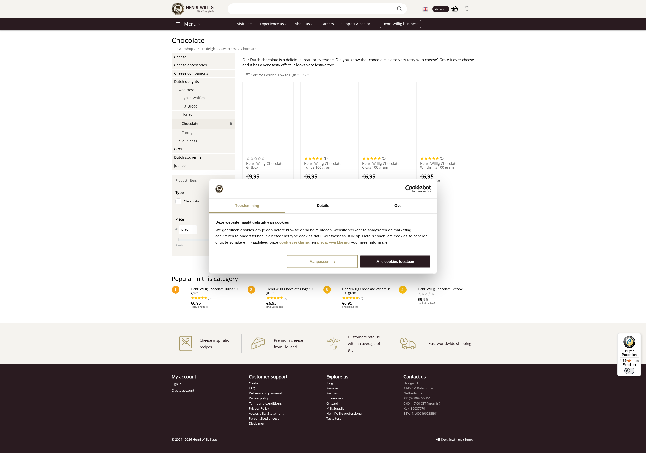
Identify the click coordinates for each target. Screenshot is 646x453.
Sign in (176, 384)
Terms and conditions (265, 403)
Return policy (259, 398)
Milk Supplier (336, 408)
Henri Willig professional (344, 413)
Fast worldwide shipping (450, 343)
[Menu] (638, 336)
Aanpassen (319, 261)
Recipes (332, 393)
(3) (325, 158)
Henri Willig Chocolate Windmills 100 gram (438, 166)
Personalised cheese (264, 418)
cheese (297, 340)
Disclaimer (256, 423)
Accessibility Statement (266, 413)
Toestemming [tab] (247, 205)
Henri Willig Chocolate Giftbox (264, 166)
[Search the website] (400, 8)
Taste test (333, 418)
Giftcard (332, 403)
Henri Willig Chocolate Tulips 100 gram (322, 166)
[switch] (629, 371)
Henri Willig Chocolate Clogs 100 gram (380, 166)
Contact (255, 383)
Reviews (332, 388)
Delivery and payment (265, 393)
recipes (206, 346)
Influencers (334, 398)
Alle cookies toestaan (395, 261)
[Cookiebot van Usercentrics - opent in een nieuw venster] (409, 189)
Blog (329, 383)
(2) (383, 158)
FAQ (252, 388)
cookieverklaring (295, 242)
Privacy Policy (259, 408)
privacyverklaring (333, 242)
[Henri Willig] (173, 48)
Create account (183, 390)
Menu (190, 24)
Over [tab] (398, 205)
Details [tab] (323, 205)
